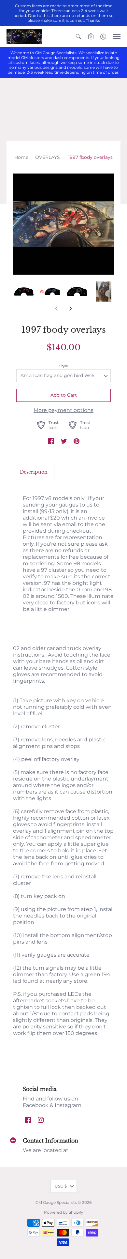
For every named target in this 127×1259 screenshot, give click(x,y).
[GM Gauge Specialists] (24, 36)
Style (63, 366)
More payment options (63, 410)
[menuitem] (78, 36)
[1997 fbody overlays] (63, 224)
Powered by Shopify (63, 1212)
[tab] (33, 472)
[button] (78, 36)
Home (21, 157)
